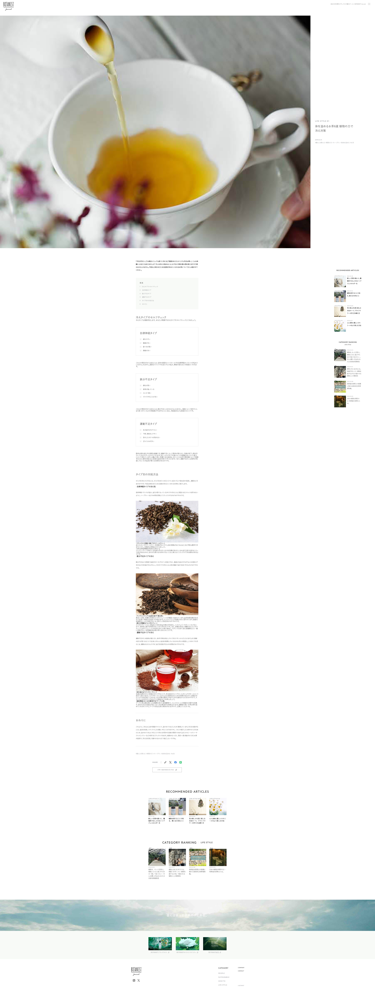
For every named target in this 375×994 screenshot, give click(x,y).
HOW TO (221, 981)
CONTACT (241, 971)
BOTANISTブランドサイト (159, 952)
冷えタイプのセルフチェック (149, 286)
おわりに (143, 304)
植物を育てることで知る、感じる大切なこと (353, 294)
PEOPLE (221, 973)
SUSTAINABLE (223, 977)
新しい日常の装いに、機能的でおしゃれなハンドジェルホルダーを (354, 281)
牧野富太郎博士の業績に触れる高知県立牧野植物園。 (354, 386)
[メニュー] (369, 4)
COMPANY (241, 967)
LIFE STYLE (222, 985)
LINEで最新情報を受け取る (165, 769)
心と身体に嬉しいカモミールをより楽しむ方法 (354, 324)
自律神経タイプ (145, 290)
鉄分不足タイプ (145, 293)
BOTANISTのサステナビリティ (186, 952)
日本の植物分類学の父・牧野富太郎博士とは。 (353, 401)
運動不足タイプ (145, 297)
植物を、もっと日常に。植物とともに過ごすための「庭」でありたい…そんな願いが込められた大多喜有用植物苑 (354, 357)
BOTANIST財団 (213, 952)
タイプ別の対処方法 (147, 300)
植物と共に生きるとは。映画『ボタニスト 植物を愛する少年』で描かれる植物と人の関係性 (354, 372)
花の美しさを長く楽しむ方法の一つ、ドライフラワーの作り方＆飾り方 (354, 310)
